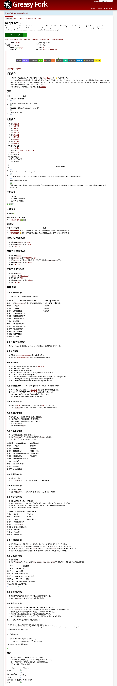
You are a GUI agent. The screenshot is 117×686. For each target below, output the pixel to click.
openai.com (46, 49)
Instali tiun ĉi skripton (14, 35)
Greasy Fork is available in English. (16, 13)
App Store (24, 276)
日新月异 (16, 141)
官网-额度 (34, 390)
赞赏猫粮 (43, 87)
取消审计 (16, 128)
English (12, 69)
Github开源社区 (15, 220)
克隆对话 (16, 130)
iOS (25, 150)
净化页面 (16, 135)
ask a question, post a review (39, 39)
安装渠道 (29, 244)
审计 (18, 405)
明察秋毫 (16, 144)
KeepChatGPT (47, 78)
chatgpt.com (53, 49)
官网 (28, 242)
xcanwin (17, 42)
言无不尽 (16, 133)
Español (18, 69)
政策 (42, 405)
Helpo (106, 9)
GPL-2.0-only (46, 47)
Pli (110, 9)
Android (31, 150)
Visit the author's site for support (16, 39)
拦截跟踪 (16, 139)
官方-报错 (40, 366)
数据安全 (16, 126)
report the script (57, 39)
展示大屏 (16, 137)
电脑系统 (16, 148)
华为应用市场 (27, 258)
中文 (8, 69)
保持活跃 (16, 152)
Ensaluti (96, 1)
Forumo (100, 9)
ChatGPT (17, 247)
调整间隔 (16, 124)
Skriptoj (93, 9)
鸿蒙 (21, 150)
